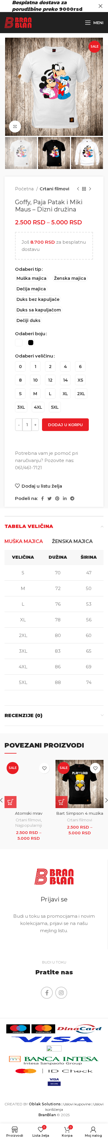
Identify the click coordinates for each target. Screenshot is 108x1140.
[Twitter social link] (49, 498)
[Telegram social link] (72, 498)
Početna (25, 189)
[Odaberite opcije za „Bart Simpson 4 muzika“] (62, 802)
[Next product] (90, 189)
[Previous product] (78, 189)
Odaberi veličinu (34, 356)
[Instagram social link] (61, 993)
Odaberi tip (28, 269)
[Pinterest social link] (57, 498)
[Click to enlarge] (15, 126)
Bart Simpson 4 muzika (79, 813)
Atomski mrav (28, 813)
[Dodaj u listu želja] (44, 768)
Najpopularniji (28, 825)
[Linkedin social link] (64, 498)
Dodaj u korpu (65, 424)
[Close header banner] (100, 6)
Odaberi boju (30, 333)
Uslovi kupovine (77, 1104)
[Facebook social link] (42, 498)
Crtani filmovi (54, 189)
